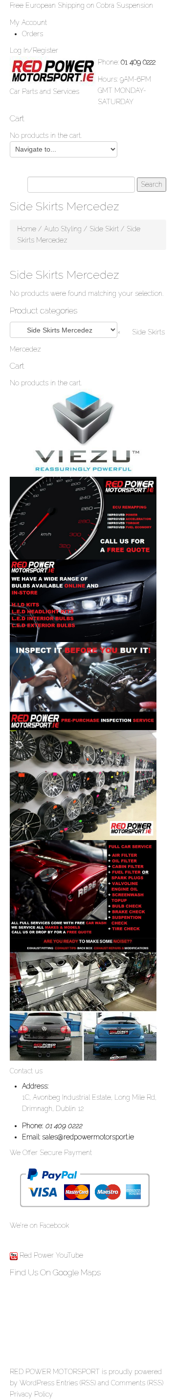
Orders (32, 34)
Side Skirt (104, 229)
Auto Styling (63, 229)
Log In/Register (34, 50)
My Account (28, 22)
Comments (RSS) (137, 1383)
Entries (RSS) (76, 1383)
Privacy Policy (31, 1394)
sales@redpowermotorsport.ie (88, 1137)
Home (26, 229)
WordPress (37, 1383)
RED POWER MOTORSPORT (55, 1372)
